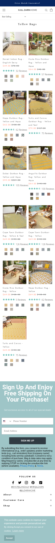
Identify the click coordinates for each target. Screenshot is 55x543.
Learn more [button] (18, 531)
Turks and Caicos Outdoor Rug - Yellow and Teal (40, 121)
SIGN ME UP (27, 440)
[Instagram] (26, 482)
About (7, 494)
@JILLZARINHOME (27, 490)
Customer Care (13, 500)
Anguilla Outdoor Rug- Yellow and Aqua (38, 177)
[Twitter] (19, 482)
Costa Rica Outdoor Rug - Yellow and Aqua (39, 62)
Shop (6, 505)
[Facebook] (13, 482)
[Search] (46, 10)
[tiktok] (40, 482)
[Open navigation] (4, 10)
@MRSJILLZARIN (37, 486)
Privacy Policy (27, 466)
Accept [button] (9, 538)
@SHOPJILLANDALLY (20, 486)
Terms (40, 466)
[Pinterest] (33, 482)
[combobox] (7, 421)
